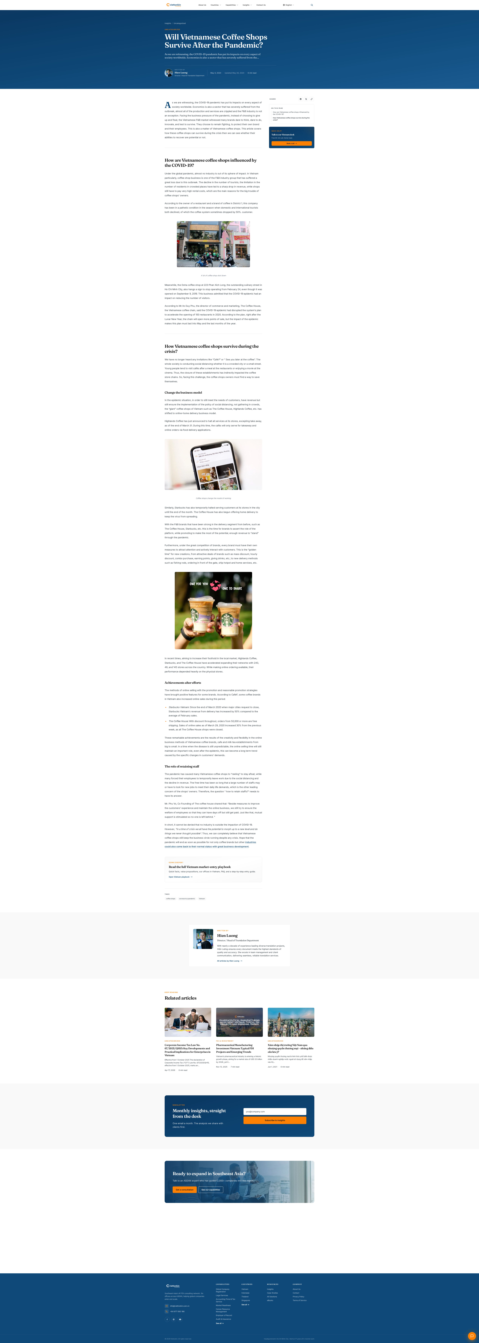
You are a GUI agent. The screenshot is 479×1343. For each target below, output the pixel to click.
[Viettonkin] (174, 5)
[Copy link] (311, 99)
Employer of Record (224, 1315)
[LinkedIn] (173, 1319)
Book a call (290, 143)
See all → (220, 1323)
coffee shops (170, 899)
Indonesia (245, 1293)
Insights (246, 5)
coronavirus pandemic (187, 899)
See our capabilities (210, 1189)
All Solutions (272, 1297)
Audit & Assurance (223, 1319)
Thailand (244, 1297)
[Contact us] (472, 1336)
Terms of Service (299, 1300)
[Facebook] (167, 1319)
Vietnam (202, 899)
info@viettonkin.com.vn (179, 1306)
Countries (215, 5)
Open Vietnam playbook (179, 877)
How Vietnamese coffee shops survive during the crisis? (291, 119)
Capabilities (231, 5)
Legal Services (222, 1295)
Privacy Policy (298, 1297)
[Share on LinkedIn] (300, 99)
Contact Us (261, 5)
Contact (296, 1293)
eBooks (270, 1300)
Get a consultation (184, 1189)
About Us (202, 5)
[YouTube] (180, 1319)
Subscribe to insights (275, 1120)
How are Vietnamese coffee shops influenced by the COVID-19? (291, 113)
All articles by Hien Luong (228, 961)
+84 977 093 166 (177, 1311)
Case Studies (272, 1293)
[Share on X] (306, 99)
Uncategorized (180, 23)
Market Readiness (223, 1305)
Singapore (245, 1300)
